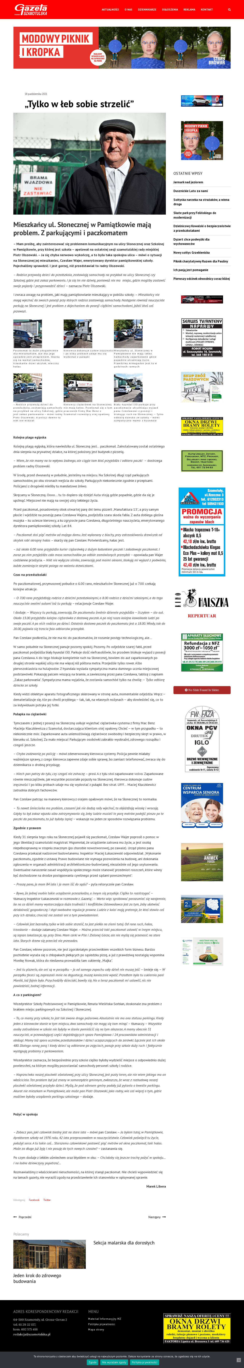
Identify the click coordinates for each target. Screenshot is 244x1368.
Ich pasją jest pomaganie (190, 270)
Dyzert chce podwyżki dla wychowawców (191, 241)
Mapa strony (96, 1329)
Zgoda (92, 1362)
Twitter (47, 1200)
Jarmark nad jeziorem (188, 182)
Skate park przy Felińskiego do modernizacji (194, 215)
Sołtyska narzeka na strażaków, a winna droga (201, 202)
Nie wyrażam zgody (114, 1362)
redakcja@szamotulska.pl (31, 1334)
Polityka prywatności (101, 1324)
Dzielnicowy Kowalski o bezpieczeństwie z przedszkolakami (202, 228)
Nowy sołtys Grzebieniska (191, 252)
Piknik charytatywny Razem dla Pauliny (200, 261)
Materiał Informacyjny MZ (104, 1319)
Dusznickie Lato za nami (190, 191)
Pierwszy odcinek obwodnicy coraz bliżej (201, 279)
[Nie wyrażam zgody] (239, 1360)
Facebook (34, 1200)
